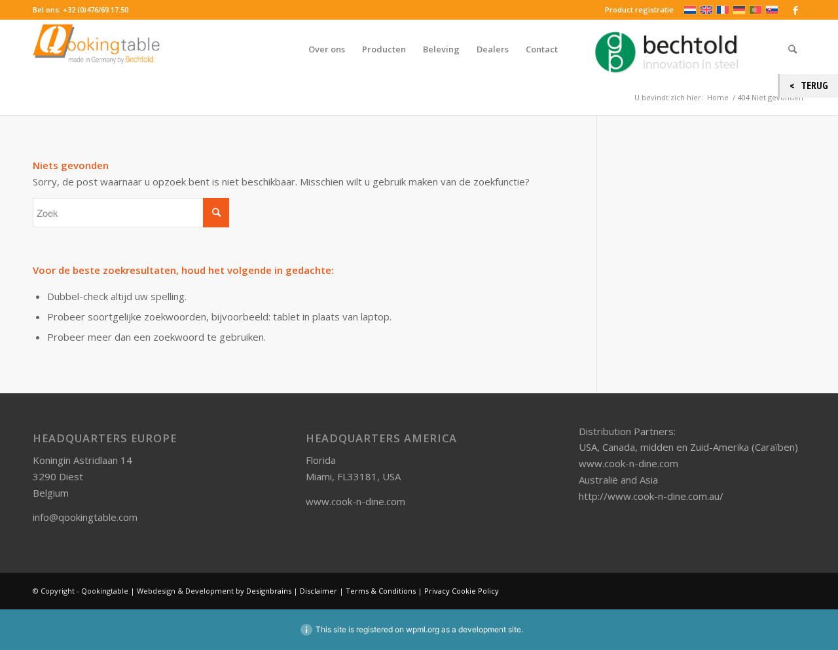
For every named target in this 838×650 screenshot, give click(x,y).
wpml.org (422, 629)
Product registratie (639, 9)
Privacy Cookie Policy (461, 591)
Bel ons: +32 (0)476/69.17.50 (80, 9)
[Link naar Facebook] (795, 10)
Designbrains (269, 591)
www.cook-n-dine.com (355, 501)
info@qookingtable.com (85, 517)
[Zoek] (792, 49)
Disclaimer (318, 591)
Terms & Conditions (381, 591)
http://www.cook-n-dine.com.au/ (651, 496)
